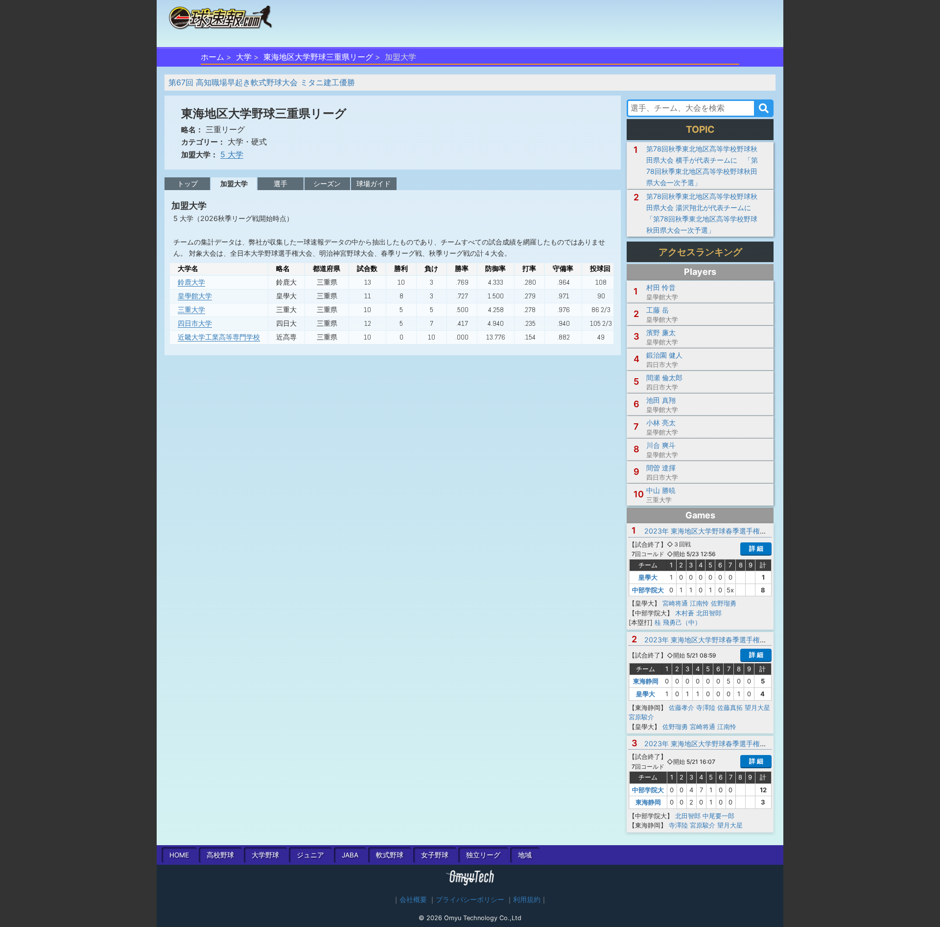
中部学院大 (648, 590)
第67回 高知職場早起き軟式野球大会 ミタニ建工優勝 (261, 82)
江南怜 (699, 603)
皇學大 (648, 577)
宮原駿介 (641, 717)
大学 (244, 57)
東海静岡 (645, 681)
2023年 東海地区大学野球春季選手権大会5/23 (716, 531)
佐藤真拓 (730, 707)
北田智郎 (709, 613)
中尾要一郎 (718, 816)
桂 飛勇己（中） (678, 622)
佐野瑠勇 (723, 603)
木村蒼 (684, 613)
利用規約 (526, 899)
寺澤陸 (705, 707)
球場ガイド (373, 183)
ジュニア (310, 855)
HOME (179, 855)
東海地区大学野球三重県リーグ (318, 57)
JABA (350, 855)
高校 (220, 855)
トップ (187, 183)
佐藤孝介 (681, 707)
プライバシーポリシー (470, 899)
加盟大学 (234, 183)
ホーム (212, 57)
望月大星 (757, 707)
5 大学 (231, 154)
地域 (525, 855)
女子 (434, 855)
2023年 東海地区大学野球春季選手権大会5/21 (716, 639)
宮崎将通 (675, 603)
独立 (483, 855)
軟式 (389, 855)
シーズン (327, 183)
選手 (280, 183)
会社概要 (413, 899)
